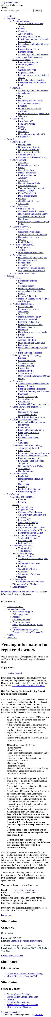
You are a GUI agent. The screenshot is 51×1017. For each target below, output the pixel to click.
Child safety (23, 203)
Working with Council (22, 244)
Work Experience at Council (30, 252)
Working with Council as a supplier (34, 404)
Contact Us (23, 229)
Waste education (25, 337)
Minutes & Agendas (27, 172)
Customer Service (20, 226)
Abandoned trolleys (27, 340)
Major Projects (19, 206)
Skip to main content (10, 2)
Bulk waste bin (25, 345)
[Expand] (19, 19)
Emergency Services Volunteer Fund (28, 632)
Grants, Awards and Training (25, 407)
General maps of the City (29, 152)
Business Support (26, 386)
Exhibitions (23, 571)
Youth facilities (24, 551)
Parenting (22, 486)
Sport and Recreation (27, 538)
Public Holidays (25, 242)
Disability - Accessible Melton (31, 288)
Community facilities (21, 545)
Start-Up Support (25, 399)
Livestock (22, 106)
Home (4, 591)
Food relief (23, 476)
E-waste (21, 335)
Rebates (21, 67)
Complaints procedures (28, 237)
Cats (20, 98)
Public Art (22, 566)
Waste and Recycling (21, 304)
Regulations (12, 18)
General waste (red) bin (28, 319)
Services (10, 275)
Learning (22, 502)
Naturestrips (23, 131)
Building (22, 46)
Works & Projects (26, 208)
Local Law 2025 (25, 121)
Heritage (22, 576)
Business (16, 381)
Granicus (39, 1014)
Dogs (20, 95)
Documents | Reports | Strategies (32, 257)
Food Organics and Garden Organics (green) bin (30, 325)
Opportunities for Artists (29, 563)
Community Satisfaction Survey (32, 157)
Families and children (27, 281)
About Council (19, 160)
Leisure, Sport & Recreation (25, 535)
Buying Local (24, 401)
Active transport (25, 373)
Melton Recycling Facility (29, 317)
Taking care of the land (28, 448)
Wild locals (23, 116)
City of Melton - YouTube (18, 1002)
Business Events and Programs (32, 389)
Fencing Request (14, 673)
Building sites (24, 136)
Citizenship (23, 180)
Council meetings (26, 170)
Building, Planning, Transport (25, 355)
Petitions (22, 198)
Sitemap (4, 1012)
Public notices (24, 263)
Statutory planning (26, 363)
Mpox (21, 440)
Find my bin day (25, 306)
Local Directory (19, 587)
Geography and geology (29, 147)
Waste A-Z (23, 314)
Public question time (27, 175)
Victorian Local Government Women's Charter (31, 189)
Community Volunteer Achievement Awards (28, 413)
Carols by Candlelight (28, 522)
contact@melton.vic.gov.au (26, 890)
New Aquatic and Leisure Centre (33, 214)
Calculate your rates (27, 70)
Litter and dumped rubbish (30, 353)
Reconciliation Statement (12, 955)
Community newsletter (28, 260)
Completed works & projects (31, 211)
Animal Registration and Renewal (33, 54)
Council (10, 139)
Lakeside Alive (25, 520)
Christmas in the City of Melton (32, 530)
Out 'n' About (13, 494)
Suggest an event (25, 509)
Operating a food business (29, 36)
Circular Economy (26, 471)
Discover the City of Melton (25, 584)
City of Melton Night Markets (31, 527)
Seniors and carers (26, 286)
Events (15, 504)
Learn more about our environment (33, 453)
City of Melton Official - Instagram (22, 997)
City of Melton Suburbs (28, 149)
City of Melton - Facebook (19, 994)
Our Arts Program (26, 556)
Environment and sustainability (26, 445)
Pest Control (23, 435)
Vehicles (22, 129)
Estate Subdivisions (27, 360)
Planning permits (25, 52)
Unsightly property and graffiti (31, 134)
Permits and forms (20, 21)
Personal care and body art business (34, 44)
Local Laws (17, 118)
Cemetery (22, 31)
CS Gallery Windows (27, 569)
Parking (21, 28)
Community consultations (23, 273)
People (15, 278)
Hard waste (23, 329)
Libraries (22, 499)
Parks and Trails (25, 543)
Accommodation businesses (30, 57)
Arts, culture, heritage (22, 553)
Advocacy (22, 178)
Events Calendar (25, 507)
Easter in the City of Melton (30, 533)
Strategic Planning (26, 365)
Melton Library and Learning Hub (22, 976)
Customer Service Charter (29, 232)
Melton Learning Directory (19, 1007)
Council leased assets (27, 185)
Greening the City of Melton (30, 466)
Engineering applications (29, 49)
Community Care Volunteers (31, 581)
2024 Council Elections (28, 201)
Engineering (23, 368)
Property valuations (26, 72)
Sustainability (24, 468)
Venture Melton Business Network (33, 383)
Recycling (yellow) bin (28, 322)
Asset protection (25, 34)
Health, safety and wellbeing (25, 419)
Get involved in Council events (32, 515)
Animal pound (24, 93)
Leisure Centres (25, 540)
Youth (21, 283)
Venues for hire (25, 548)
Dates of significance (27, 196)
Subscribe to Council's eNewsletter (22, 1004)
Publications (17, 255)
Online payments (25, 64)
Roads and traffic (25, 371)
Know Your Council (27, 193)
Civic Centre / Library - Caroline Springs (25, 973)
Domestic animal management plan (33, 113)
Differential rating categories (30, 80)
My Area (22, 239)
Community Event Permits (30, 512)
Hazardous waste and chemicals (32, 332)
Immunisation (24, 427)
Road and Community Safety (31, 430)
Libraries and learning (22, 497)
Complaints (23, 443)
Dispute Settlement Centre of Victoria (28, 685)
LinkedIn (11, 999)
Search (4, 10)
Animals (16, 88)
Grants (21, 409)
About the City (19, 142)
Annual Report (24, 265)
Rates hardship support (28, 62)
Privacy (21, 167)
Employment (24, 247)
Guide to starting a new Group (31, 417)
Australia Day (24, 517)
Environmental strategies (29, 458)
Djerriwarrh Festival (27, 525)
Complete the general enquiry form (26, 941)
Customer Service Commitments (32, 234)
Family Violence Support (29, 489)
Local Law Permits (26, 124)
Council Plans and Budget (30, 183)
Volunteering (18, 579)
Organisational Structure (29, 165)
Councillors (23, 162)
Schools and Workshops (29, 574)
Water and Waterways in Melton (32, 455)
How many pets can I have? (30, 100)
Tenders (21, 250)
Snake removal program (29, 103)
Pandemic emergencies (28, 437)
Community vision (26, 154)
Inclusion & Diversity (27, 296)
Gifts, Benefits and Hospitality (31, 270)
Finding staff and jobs (28, 396)
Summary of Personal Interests (31, 268)
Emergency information (28, 432)
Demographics (24, 144)
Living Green (24, 450)
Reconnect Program (27, 491)
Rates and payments (21, 59)
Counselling (23, 484)
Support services (19, 473)
